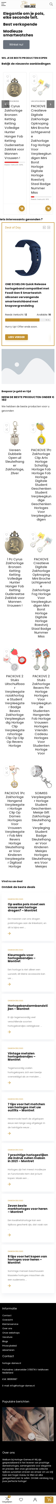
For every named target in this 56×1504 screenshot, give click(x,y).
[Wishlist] (21, 1500)
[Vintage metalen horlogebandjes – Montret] (28, 1065)
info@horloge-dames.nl (22, 1385)
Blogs (5, 1341)
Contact (7, 1315)
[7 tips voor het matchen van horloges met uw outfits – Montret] (28, 1116)
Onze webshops (11, 1332)
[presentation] (5, 104)
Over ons (7, 1328)
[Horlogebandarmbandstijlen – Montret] (28, 1016)
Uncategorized (12, 101)
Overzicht (7, 1319)
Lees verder (22, 208)
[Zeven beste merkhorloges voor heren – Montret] (28, 1218)
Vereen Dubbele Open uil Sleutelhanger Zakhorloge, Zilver (14, 461)
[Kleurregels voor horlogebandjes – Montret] (28, 967)
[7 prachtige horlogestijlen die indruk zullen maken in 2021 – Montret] (28, 1167)
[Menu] (3, 4)
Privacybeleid (9, 1345)
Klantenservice (10, 1324)
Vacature (7, 1337)
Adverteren (8, 1350)
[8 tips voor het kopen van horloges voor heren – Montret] (28, 1269)
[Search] (51, 4)
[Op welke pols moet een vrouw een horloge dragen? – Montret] (28, 916)
